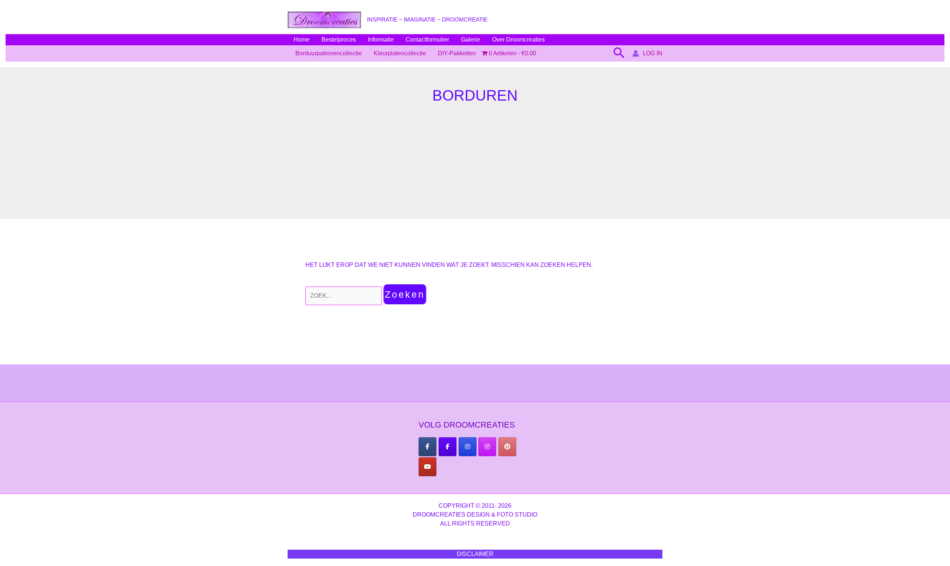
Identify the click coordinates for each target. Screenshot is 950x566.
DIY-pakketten (457, 53)
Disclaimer (475, 554)
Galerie (470, 39)
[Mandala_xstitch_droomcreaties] (487, 446)
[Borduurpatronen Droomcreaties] (427, 446)
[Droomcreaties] (507, 446)
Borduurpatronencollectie (328, 53)
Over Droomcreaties (518, 39)
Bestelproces (338, 39)
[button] (619, 53)
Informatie (381, 39)
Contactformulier (427, 39)
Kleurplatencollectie (400, 53)
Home (301, 39)
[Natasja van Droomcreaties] (467, 446)
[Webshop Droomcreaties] (447, 446)
